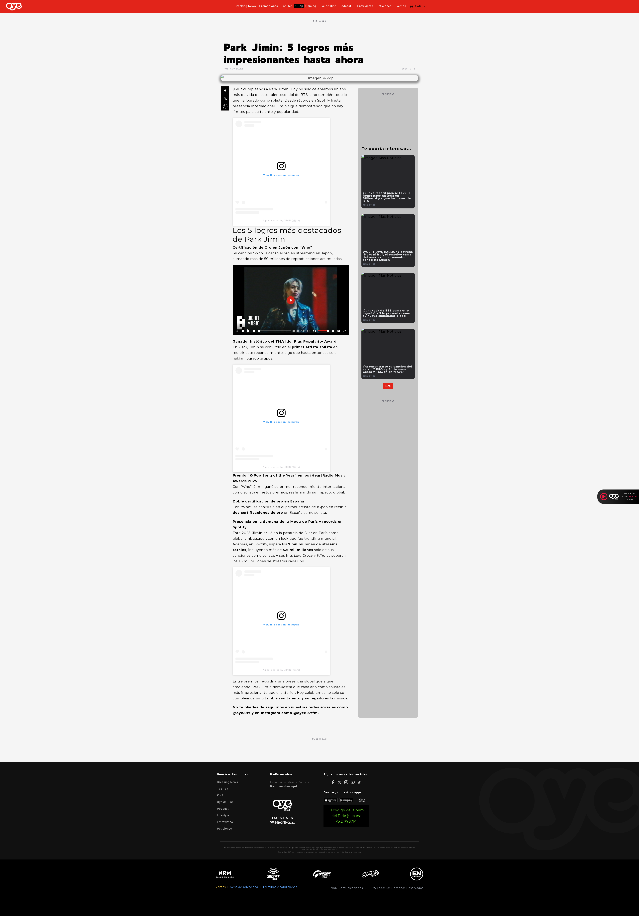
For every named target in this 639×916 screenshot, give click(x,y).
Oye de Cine (328, 6)
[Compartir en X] (225, 98)
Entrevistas (365, 6)
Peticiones (384, 6)
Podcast (223, 808)
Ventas (221, 887)
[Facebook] (333, 782)
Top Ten (287, 6)
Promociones (268, 6)
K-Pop (299, 6)
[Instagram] (346, 782)
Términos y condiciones (280, 887)
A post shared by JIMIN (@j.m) (281, 220)
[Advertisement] (319, 31)
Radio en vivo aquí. (284, 786)
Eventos (400, 6)
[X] (339, 782)
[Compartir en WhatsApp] (225, 106)
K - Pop (222, 795)
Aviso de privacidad (244, 887)
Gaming (310, 6)
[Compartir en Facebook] (225, 90)
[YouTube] (353, 782)
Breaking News (245, 6)
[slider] (274, 330)
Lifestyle (223, 815)
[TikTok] (359, 782)
